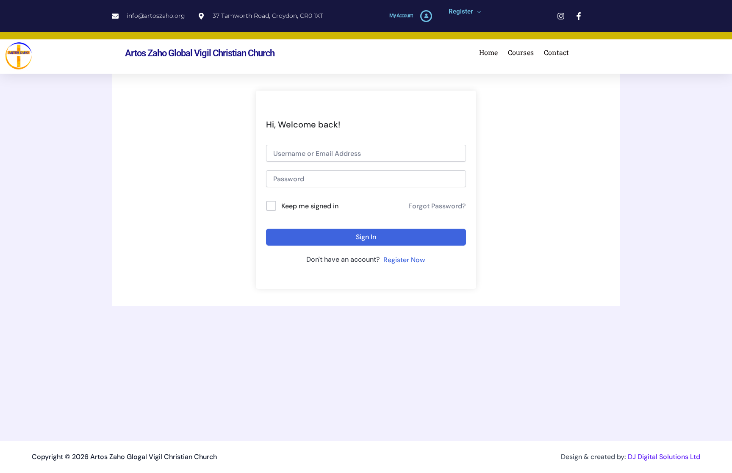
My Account (401, 16)
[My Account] (426, 16)
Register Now (404, 259)
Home (488, 52)
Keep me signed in (309, 206)
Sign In (366, 236)
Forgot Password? (437, 206)
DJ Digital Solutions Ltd (664, 456)
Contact (556, 52)
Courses (521, 52)
